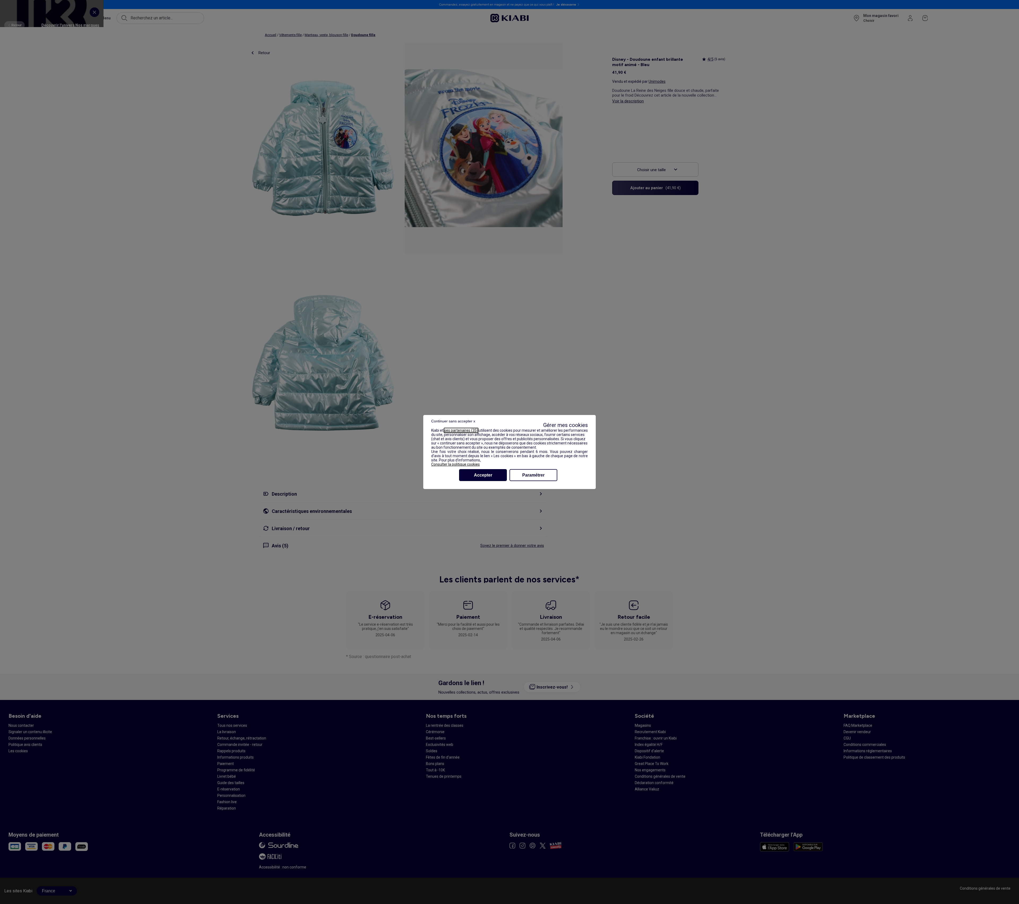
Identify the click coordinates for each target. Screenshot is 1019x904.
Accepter (483, 475)
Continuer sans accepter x (453, 421)
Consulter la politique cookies (455, 464)
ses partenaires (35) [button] (461, 430)
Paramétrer (533, 475)
